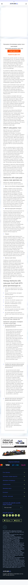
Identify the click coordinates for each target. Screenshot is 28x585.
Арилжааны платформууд (9, 480)
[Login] (26, 4)
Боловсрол (5, 492)
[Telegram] (19, 515)
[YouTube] (7, 515)
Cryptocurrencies (6, 484)
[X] (13, 515)
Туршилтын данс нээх (14, 54)
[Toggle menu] (2, 4)
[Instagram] (10, 515)
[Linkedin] (16, 515)
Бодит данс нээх (14, 51)
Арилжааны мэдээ (7, 488)
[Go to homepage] (7, 571)
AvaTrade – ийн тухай (8, 496)
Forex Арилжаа (6, 472)
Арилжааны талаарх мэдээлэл (10, 476)
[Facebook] (4, 515)
